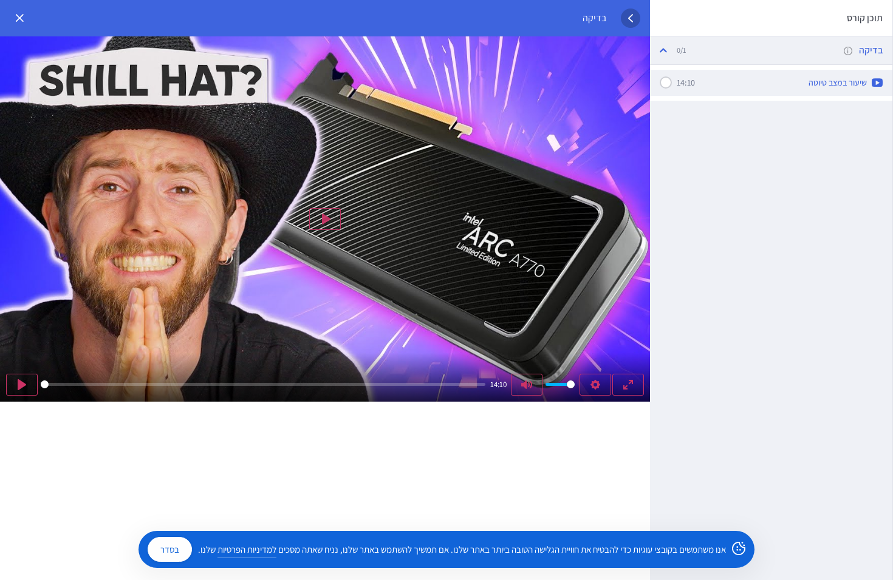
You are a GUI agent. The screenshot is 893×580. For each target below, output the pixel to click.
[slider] (263, 384)
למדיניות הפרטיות (246, 549)
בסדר (169, 549)
